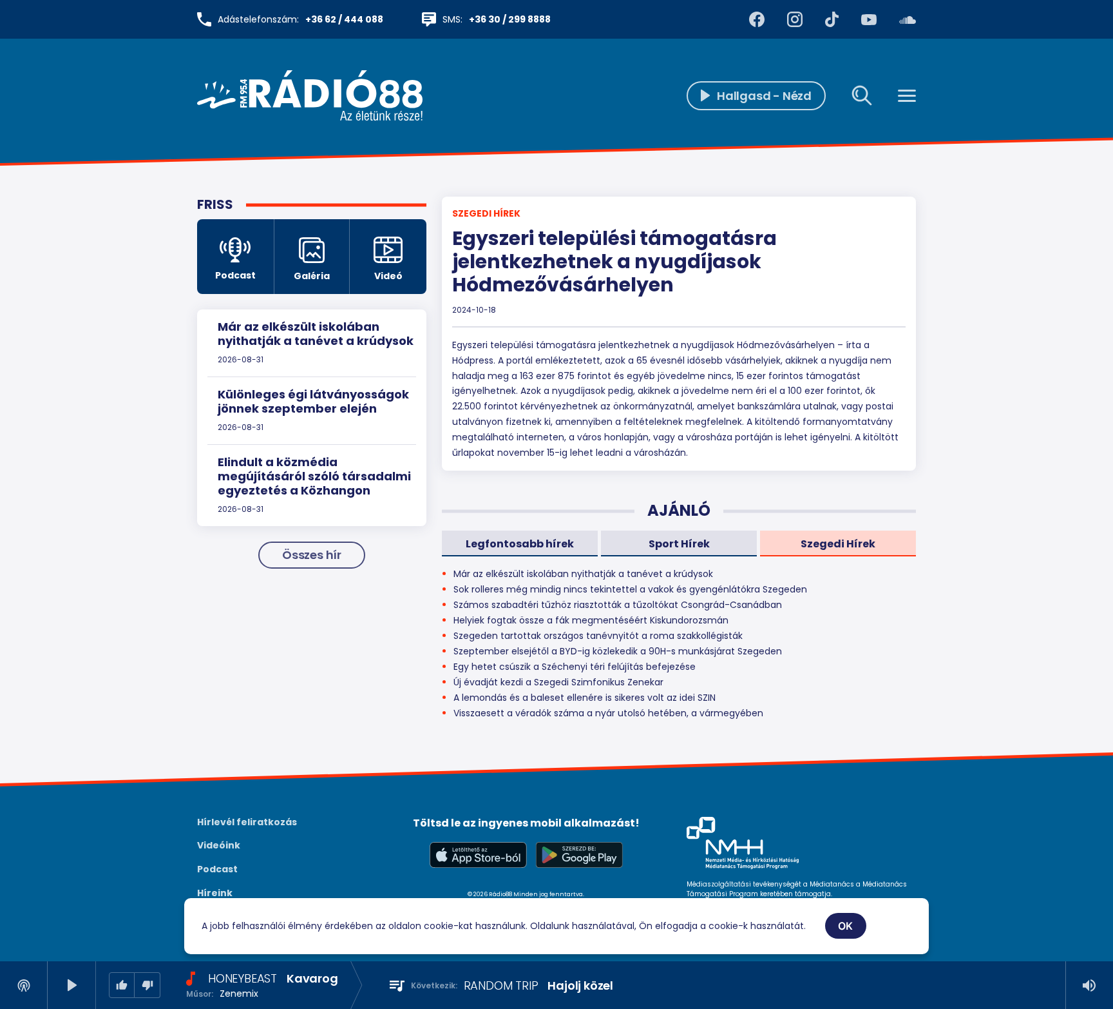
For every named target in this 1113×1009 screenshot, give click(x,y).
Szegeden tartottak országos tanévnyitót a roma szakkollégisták (598, 635)
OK (845, 925)
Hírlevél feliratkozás (247, 822)
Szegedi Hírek (486, 213)
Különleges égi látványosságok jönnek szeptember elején (313, 401)
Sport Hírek (679, 543)
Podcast (217, 869)
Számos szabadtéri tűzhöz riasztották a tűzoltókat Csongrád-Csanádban (617, 604)
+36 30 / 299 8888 (510, 19)
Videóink (218, 845)
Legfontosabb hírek (520, 543)
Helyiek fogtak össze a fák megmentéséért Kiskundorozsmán (590, 620)
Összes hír (311, 555)
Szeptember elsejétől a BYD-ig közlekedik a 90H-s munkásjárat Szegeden (617, 651)
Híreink (215, 893)
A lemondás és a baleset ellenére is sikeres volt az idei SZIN (584, 697)
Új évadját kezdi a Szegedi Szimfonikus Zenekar (558, 682)
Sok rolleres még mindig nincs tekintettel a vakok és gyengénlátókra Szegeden (630, 589)
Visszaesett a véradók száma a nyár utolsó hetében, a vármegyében (608, 713)
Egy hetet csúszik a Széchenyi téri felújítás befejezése (574, 666)
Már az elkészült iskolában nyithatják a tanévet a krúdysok (316, 333)
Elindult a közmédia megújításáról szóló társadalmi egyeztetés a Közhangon (314, 476)
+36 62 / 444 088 (344, 19)
